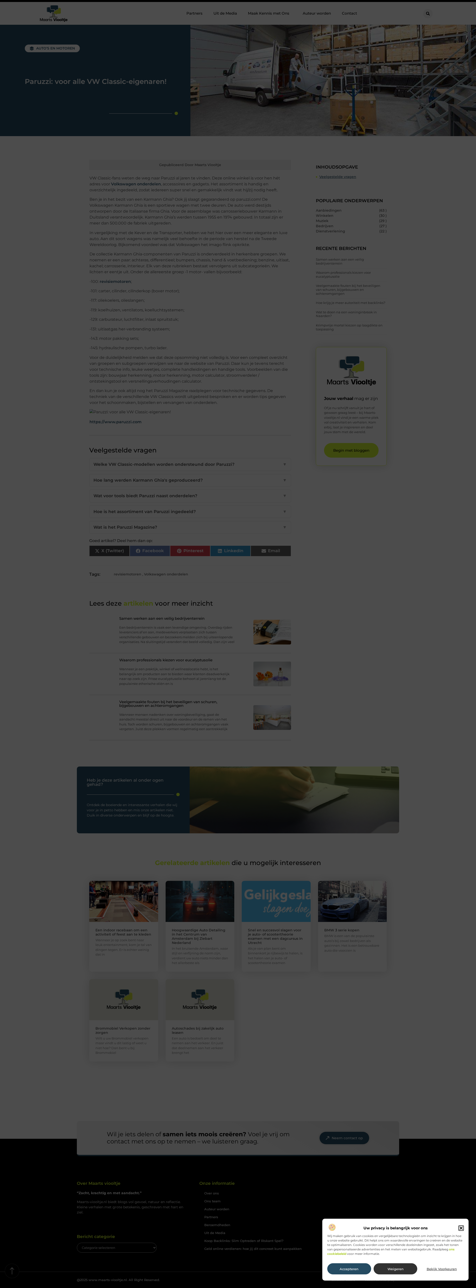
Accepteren (349, 1269)
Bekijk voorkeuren (442, 1269)
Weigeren (395, 1269)
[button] (461, 1228)
